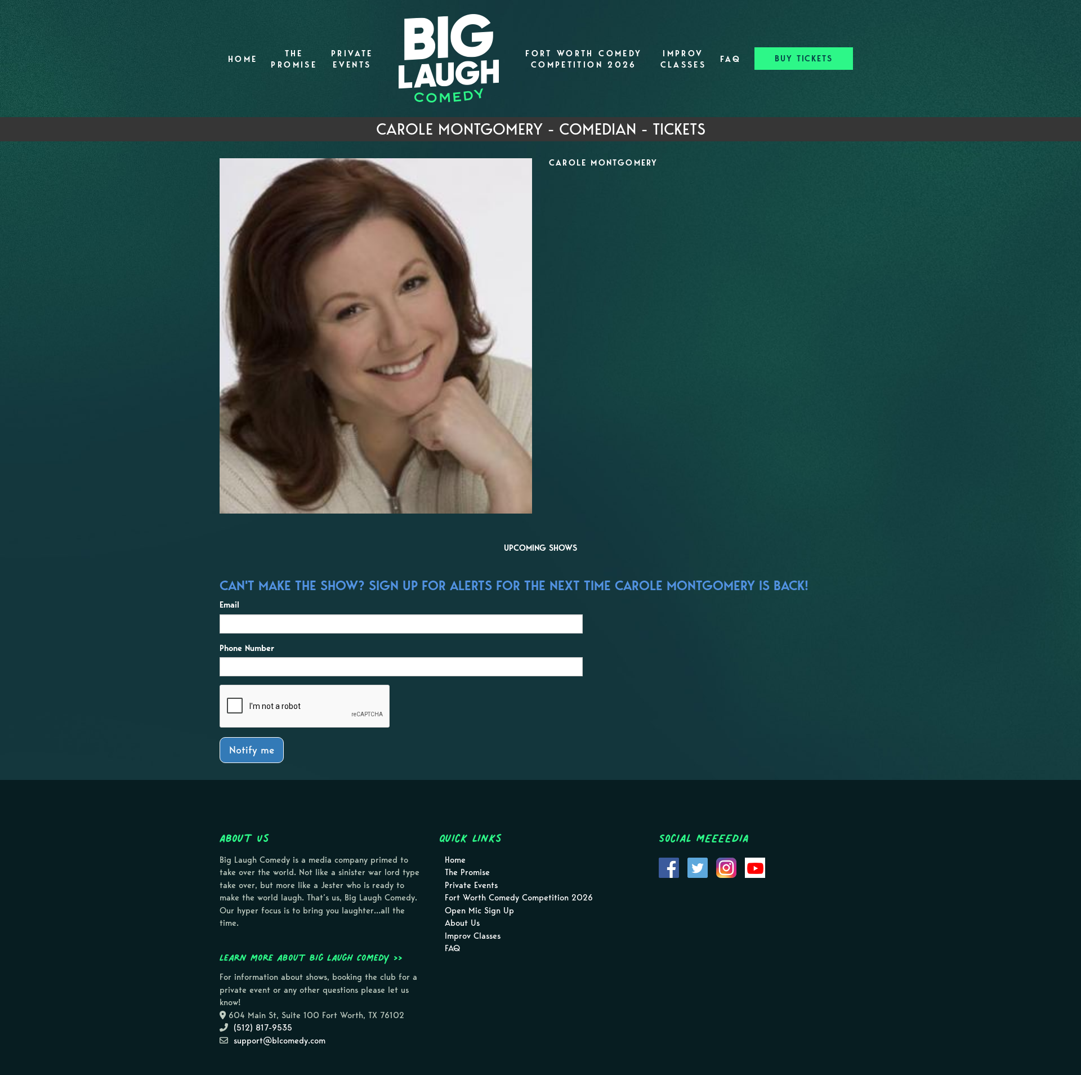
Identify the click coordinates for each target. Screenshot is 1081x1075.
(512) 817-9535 (263, 1028)
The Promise (294, 59)
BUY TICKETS (804, 58)
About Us (462, 923)
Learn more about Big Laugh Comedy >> (311, 957)
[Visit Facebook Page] (669, 867)
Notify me (251, 750)
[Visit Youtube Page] (755, 867)
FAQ (730, 59)
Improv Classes (683, 59)
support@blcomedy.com (279, 1041)
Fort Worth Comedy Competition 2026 (583, 59)
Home (242, 59)
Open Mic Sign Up (479, 911)
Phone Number (247, 648)
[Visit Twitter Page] (697, 867)
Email (229, 605)
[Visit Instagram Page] (726, 867)
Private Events (352, 59)
